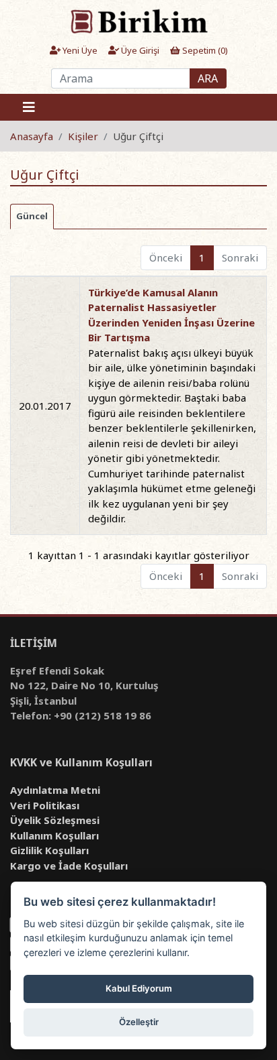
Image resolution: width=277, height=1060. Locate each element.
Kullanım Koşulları (54, 835)
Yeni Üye (79, 50)
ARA (208, 78)
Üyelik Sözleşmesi (55, 820)
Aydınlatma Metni (55, 790)
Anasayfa (31, 136)
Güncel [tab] (32, 216)
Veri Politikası (44, 805)
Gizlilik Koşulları (49, 850)
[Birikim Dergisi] (138, 20)
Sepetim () (204, 50)
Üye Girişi (139, 50)
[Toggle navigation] (29, 107)
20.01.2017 (45, 405)
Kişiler (83, 136)
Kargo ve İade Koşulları (69, 865)
